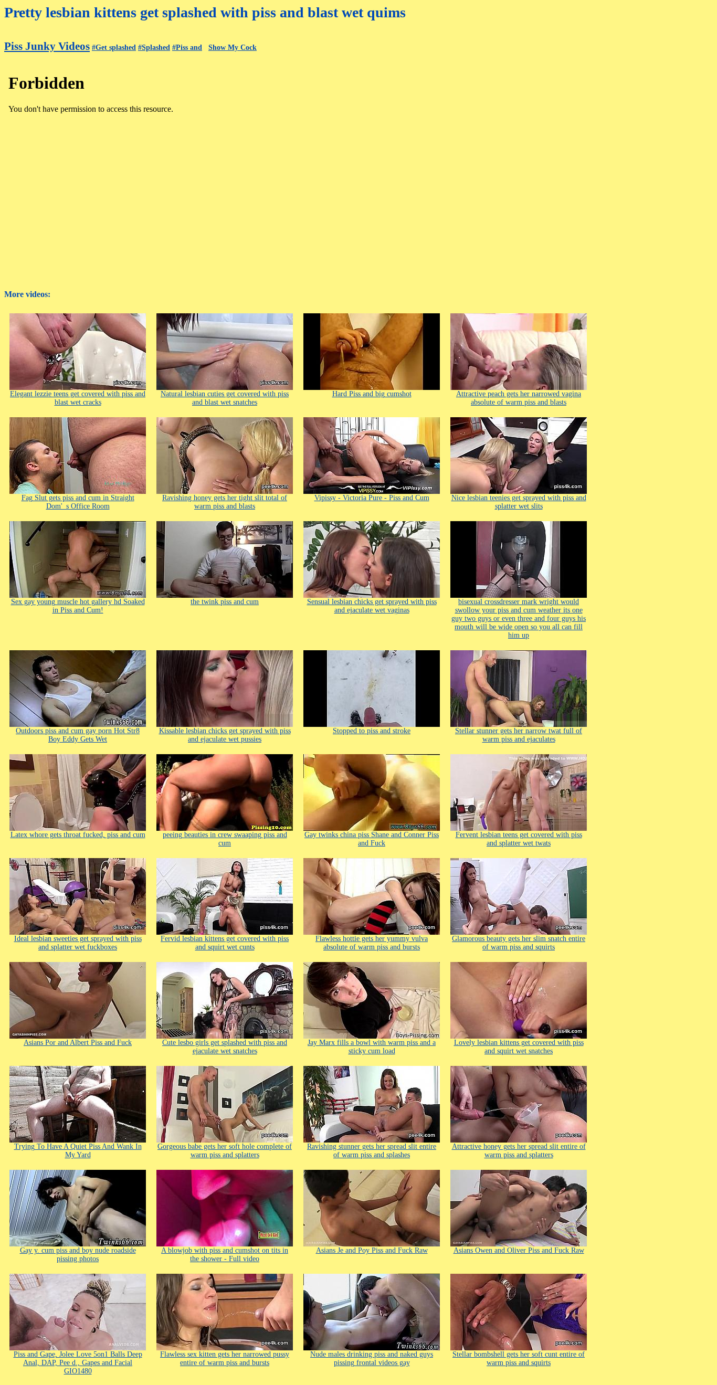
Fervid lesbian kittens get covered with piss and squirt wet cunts (225, 943)
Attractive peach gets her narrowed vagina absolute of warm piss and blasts (518, 398)
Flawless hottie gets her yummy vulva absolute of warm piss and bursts (371, 943)
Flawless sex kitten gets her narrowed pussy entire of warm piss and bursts (224, 1358)
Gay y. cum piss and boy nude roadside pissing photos (78, 1254)
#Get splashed (114, 47)
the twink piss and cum (225, 602)
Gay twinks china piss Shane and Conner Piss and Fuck (371, 839)
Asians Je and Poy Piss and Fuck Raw (372, 1250)
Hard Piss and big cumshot (372, 394)
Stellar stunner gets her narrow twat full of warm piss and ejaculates (518, 735)
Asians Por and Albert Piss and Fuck (78, 1042)
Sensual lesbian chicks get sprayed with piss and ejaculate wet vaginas (372, 606)
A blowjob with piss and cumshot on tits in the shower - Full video (224, 1254)
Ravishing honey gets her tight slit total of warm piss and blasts (224, 502)
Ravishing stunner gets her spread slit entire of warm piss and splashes (371, 1151)
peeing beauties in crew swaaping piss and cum (225, 839)
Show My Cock (232, 47)
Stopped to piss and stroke (371, 731)
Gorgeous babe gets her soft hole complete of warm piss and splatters (224, 1151)
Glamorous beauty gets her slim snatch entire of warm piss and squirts (518, 943)
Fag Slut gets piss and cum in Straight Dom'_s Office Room (78, 502)
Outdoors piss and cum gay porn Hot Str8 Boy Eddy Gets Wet (78, 735)
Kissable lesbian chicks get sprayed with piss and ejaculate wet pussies (225, 735)
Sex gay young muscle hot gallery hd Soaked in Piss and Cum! (78, 606)
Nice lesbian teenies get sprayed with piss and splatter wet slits (518, 502)
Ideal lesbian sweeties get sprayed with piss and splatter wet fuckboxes (78, 943)
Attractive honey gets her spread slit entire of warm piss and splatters (519, 1151)
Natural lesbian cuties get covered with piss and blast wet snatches (225, 398)
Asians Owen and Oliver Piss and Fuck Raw (519, 1250)
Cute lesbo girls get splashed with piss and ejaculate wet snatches (224, 1047)
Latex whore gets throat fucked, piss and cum (77, 835)
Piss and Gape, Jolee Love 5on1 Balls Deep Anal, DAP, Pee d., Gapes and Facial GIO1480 (78, 1362)
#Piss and (187, 47)
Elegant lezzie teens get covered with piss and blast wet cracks (77, 398)
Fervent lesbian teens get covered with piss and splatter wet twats (519, 839)
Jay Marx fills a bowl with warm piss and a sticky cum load (372, 1047)
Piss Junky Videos (47, 46)
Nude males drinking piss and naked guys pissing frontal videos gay (371, 1358)
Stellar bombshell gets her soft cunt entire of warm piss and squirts (518, 1358)
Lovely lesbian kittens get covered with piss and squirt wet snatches (519, 1047)
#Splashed (154, 47)
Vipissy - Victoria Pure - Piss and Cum (371, 498)
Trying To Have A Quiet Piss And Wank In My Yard (78, 1151)
